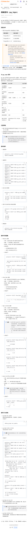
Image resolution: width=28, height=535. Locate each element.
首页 (2, 7)
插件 (21, 7)
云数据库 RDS (6, 7)
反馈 (16, 527)
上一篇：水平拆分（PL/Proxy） (7, 521)
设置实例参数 (6, 66)
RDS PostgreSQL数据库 (14, 7)
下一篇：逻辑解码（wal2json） (20, 521)
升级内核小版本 (13, 62)
